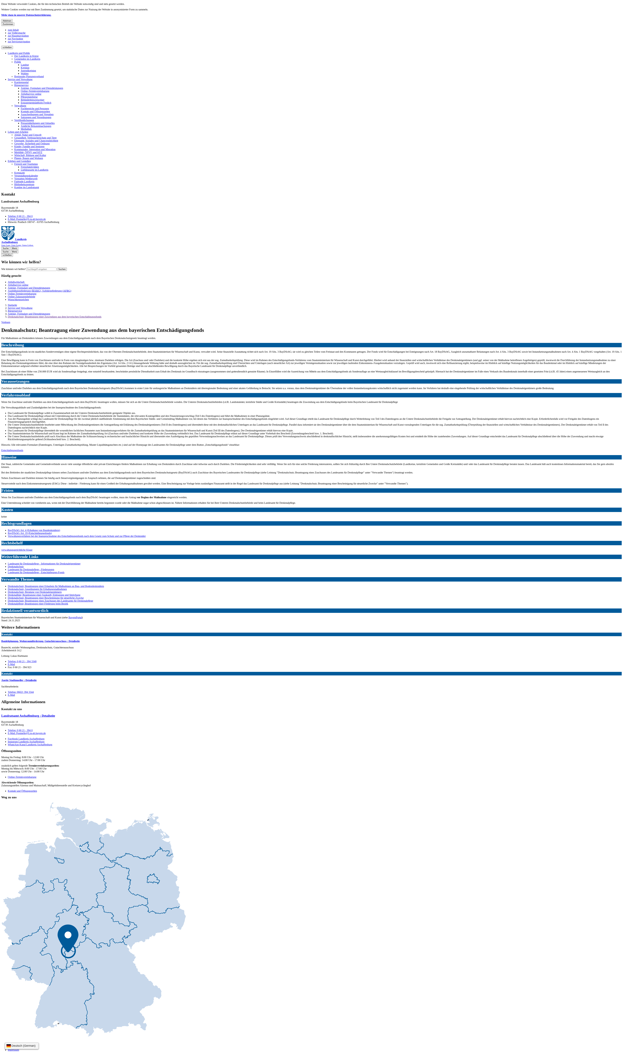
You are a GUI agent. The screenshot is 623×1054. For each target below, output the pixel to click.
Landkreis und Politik (19, 53)
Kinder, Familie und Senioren (29, 146)
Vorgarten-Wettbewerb (25, 178)
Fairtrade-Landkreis (24, 181)
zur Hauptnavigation (18, 35)
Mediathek (26, 129)
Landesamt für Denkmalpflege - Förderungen (31, 569)
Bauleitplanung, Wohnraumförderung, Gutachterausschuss (40, 641)
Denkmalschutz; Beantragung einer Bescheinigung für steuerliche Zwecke (46, 597)
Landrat (25, 64)
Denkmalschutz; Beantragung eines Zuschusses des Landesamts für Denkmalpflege (50, 600)
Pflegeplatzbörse (29, 96)
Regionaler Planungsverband (29, 76)
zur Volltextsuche (16, 32)
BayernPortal (75, 617)
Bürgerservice (21, 85)
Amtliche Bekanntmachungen (36, 126)
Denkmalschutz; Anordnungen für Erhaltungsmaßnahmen (37, 589)
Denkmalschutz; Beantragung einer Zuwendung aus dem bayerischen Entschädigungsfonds (54, 316)
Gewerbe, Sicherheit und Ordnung (32, 143)
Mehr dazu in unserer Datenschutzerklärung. (26, 15)
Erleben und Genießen (19, 161)
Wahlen (25, 73)
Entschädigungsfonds (12, 450)
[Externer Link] (93, 919)
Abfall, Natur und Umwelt (27, 134)
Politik (17, 61)
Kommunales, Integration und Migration (34, 149)
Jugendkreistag (28, 70)
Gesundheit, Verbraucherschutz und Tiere (35, 137)
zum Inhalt (13, 30)
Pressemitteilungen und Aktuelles (38, 123)
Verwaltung (20, 105)
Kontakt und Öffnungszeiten (35, 111)
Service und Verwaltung (20, 79)
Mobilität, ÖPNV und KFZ (28, 152)
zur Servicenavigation (19, 41)
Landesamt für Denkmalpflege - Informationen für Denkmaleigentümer (44, 563)
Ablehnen (7, 21)
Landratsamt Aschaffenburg (28, 715)
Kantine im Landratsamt (26, 187)
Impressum (13, 1049)
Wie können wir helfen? (13, 269)
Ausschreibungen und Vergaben (37, 114)
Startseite (12, 305)
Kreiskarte (19, 172)
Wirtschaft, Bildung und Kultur (30, 155)
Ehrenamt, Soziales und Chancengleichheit (36, 140)
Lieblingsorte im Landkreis (34, 169)
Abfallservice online (31, 94)
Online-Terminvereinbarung (35, 91)
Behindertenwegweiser (32, 99)
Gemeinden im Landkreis (27, 59)
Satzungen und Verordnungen (36, 117)
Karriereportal (21, 82)
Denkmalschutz (16, 566)
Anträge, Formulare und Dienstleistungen (42, 88)
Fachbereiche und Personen (35, 108)
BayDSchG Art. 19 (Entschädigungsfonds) (30, 533)
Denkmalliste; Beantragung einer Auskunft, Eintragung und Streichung (44, 595)
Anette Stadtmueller (19, 680)
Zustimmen (8, 24)
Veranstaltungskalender (26, 175)
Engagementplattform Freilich (36, 102)
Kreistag (25, 67)
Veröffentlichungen (24, 120)
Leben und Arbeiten (18, 132)
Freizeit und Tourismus (26, 164)
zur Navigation (15, 38)
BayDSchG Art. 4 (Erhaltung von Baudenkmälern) (34, 530)
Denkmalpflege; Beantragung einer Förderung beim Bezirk (38, 603)
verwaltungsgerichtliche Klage (16, 549)
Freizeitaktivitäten (30, 167)
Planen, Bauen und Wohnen (28, 158)
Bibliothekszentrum (24, 184)
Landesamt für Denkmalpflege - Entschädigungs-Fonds (36, 572)
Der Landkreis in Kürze (26, 56)
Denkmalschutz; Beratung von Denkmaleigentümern (35, 592)
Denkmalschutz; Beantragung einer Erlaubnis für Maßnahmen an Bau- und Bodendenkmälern (56, 586)
